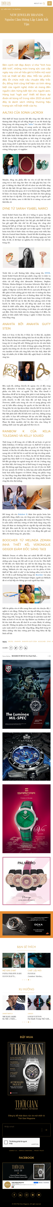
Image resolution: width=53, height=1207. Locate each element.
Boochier (39, 575)
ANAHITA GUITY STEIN (29, 641)
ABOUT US (38, 3)
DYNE (47, 273)
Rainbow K (22, 514)
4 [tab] (28, 979)
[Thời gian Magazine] (6, 3)
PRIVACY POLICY (39, 1150)
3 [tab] (26, 979)
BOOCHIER (42, 641)
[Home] (2, 9)
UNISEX (5, 1014)
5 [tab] (30, 979)
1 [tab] (22, 979)
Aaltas (31, 124)
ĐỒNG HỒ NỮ (33, 1014)
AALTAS (10, 641)
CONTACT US (13, 1150)
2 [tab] (24, 979)
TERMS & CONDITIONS (25, 1150)
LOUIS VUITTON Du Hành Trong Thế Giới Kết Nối (13, 1017)
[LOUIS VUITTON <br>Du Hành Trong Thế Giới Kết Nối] (13, 1002)
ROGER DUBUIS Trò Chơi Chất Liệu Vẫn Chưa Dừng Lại (24, 656)
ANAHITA (17, 641)
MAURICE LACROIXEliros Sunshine (36, 1017)
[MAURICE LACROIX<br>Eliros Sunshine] (39, 1002)
